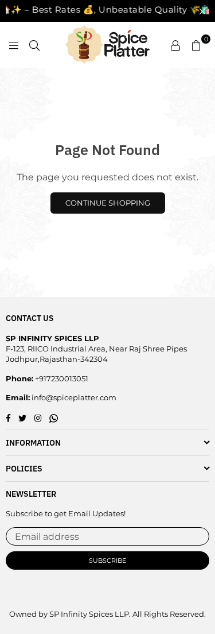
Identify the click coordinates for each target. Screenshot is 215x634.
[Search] (34, 44)
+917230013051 (60, 378)
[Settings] (175, 44)
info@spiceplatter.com (73, 397)
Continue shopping (107, 202)
